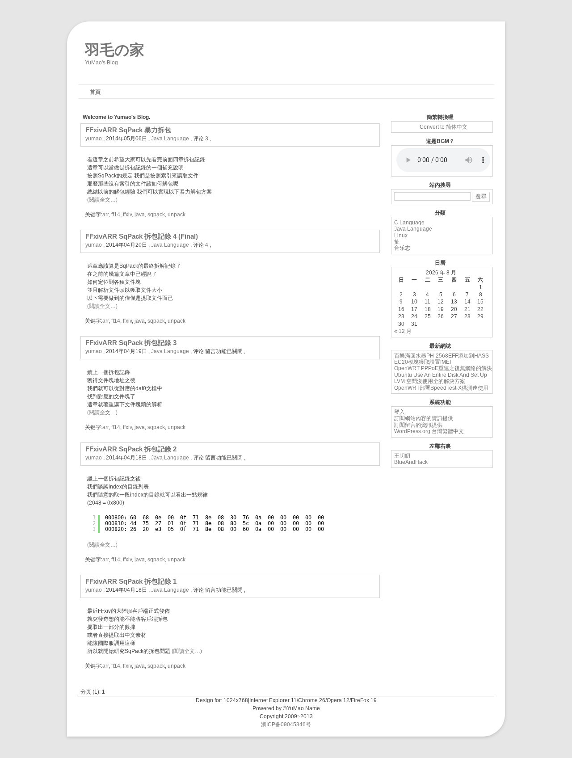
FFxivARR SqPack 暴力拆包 (128, 130)
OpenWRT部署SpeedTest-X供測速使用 (441, 388)
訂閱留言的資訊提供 (418, 425)
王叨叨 (402, 456)
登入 (399, 412)
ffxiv (127, 214)
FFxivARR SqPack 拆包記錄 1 (131, 581)
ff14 (115, 214)
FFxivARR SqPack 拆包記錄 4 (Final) (141, 236)
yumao (93, 138)
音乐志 (402, 248)
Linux (401, 235)
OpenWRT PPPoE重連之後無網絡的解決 (443, 368)
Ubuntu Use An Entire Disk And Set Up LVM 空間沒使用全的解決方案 (440, 378)
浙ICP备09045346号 (286, 724)
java (140, 214)
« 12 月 (403, 331)
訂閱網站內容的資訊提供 (423, 418)
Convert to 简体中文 (443, 127)
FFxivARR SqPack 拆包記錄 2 (131, 449)
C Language (409, 222)
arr (105, 214)
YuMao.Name (303, 708)
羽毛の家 (114, 48)
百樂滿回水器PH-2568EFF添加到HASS (441, 356)
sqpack (156, 214)
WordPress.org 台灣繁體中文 (429, 431)
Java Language (170, 138)
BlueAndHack (411, 462)
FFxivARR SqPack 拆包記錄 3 (131, 342)
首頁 (95, 92)
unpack (176, 214)
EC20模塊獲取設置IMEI (422, 362)
